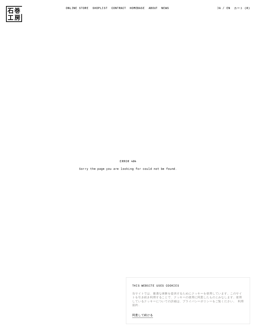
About (153, 8)
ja (219, 8)
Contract (118, 8)
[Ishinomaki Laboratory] (14, 14)
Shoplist (100, 8)
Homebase (137, 8)
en (228, 8)
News (165, 8)
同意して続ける (142, 315)
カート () (242, 8)
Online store (77, 8)
